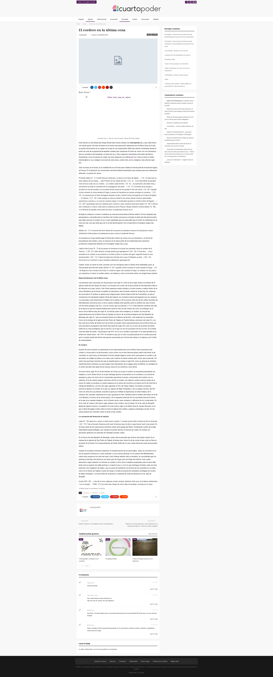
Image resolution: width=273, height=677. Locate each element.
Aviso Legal (145, 661)
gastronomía (86, 493)
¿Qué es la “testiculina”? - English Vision (179, 160)
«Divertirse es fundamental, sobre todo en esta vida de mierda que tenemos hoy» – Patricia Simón (179, 152)
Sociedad (125, 19)
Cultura (134, 19)
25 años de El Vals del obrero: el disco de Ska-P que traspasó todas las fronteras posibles (179, 111)
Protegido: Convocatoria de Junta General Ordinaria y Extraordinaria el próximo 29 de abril (179, 43)
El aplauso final (170, 59)
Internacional (101, 19)
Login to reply (154, 589)
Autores (113, 661)
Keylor (169, 117)
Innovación (145, 19)
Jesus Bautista (171, 143)
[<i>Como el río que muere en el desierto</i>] (144, 547)
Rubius (169, 109)
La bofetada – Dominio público (176, 126)
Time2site (140, 673)
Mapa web (175, 661)
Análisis (156, 19)
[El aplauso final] (118, 547)
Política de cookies (160, 661)
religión (102, 493)
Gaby (168, 132)
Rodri (168, 123)
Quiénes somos (100, 661)
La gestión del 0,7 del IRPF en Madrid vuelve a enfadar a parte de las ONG (179, 103)
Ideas (148, 34)
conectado (96, 649)
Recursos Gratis (171, 138)
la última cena (95, 493)
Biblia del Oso (131, 157)
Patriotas (167, 162)
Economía (113, 19)
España (81, 19)
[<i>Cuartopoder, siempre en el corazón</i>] (91, 547)
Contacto (122, 661)
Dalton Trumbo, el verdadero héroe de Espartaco (96, 524)
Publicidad (133, 661)
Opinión (90, 19)
